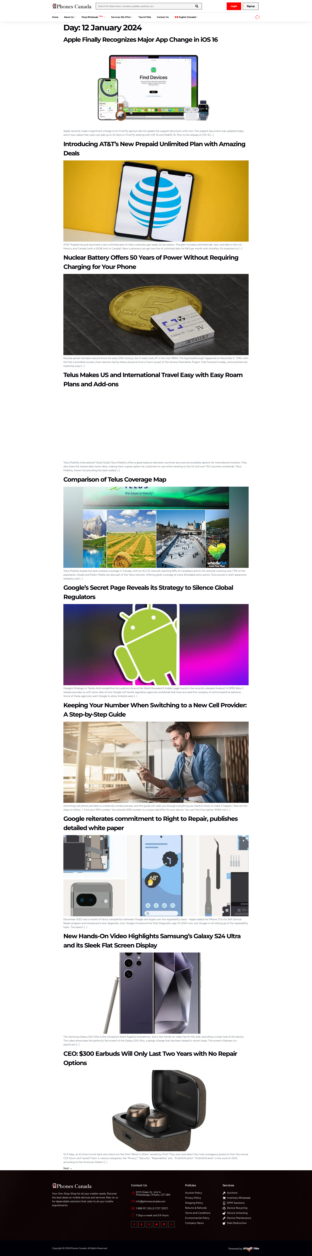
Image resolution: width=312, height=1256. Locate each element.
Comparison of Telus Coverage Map (114, 479)
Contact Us (163, 17)
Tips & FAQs (144, 17)
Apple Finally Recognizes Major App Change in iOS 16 (140, 39)
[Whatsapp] (171, 1224)
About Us (69, 17)
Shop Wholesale (92, 17)
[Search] (197, 6)
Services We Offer (121, 17)
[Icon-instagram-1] (149, 1224)
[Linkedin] (164, 1224)
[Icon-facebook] (134, 1224)
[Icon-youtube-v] (156, 1224)
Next (67, 1168)
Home (55, 17)
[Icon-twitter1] (141, 1224)
